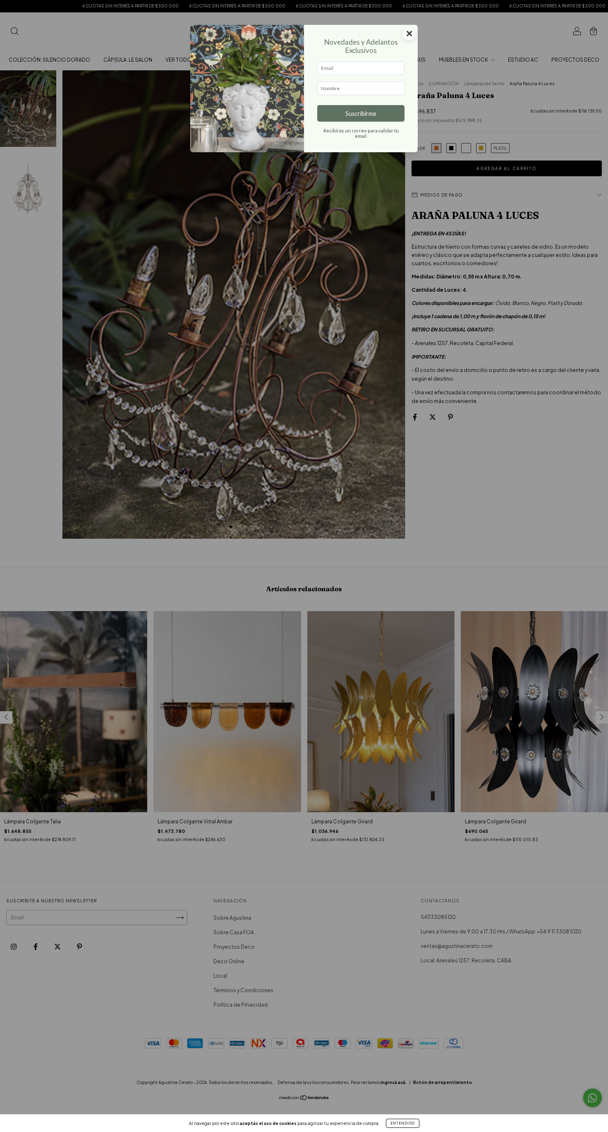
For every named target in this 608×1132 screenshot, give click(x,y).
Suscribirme (360, 113)
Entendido (402, 1123)
